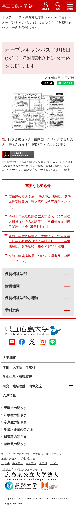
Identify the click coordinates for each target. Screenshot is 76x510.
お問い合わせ (27, 458)
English (5, 463)
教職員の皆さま (15, 444)
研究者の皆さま (15, 436)
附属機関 (12, 286)
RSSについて (54, 453)
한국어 (43, 463)
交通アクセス (9, 458)
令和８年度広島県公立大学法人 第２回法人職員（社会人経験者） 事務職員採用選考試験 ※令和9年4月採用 (39, 221)
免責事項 (38, 453)
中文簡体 (17, 463)
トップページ (11, 17)
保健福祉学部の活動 (21, 298)
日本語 (54, 463)
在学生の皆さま (15, 415)
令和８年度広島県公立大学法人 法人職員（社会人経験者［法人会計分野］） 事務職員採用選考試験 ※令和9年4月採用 (39, 241)
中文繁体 (31, 463)
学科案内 (12, 310)
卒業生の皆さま (15, 422)
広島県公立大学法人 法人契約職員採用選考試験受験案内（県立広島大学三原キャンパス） (40, 202)
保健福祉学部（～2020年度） (46, 17)
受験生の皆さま (15, 408)
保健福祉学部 (16, 274)
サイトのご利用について (15, 453)
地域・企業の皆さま (18, 429)
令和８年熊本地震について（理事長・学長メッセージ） (39, 258)
